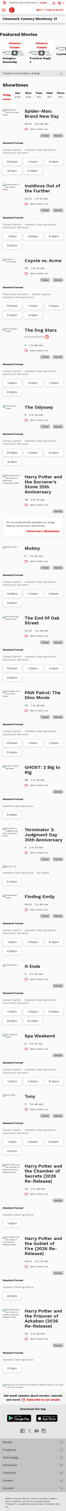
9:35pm (33, 170)
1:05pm (12, 1081)
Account (8, 1488)
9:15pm (33, 315)
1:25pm (12, 383)
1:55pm (12, 1223)
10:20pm (33, 1021)
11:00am (12, 668)
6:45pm (54, 236)
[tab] (7, 95)
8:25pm (12, 602)
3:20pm (33, 1011)
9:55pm (12, 392)
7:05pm (54, 383)
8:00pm (12, 1021)
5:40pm (54, 1011)
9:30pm (12, 245)
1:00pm (12, 1011)
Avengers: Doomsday (10, 60)
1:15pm (12, 236)
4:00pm (33, 236)
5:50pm (12, 752)
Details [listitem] (58, 135)
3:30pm (54, 743)
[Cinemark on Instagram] (44, 1431)
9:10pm (12, 1151)
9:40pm (12, 677)
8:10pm (12, 170)
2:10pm (33, 161)
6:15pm (54, 161)
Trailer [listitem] (45, 135)
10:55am (12, 305)
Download (10, 1465)
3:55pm (33, 942)
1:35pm (33, 668)
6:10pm (54, 452)
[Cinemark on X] (29, 1431)
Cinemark (9, 1472)
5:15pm (12, 1368)
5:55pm (54, 593)
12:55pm (12, 593)
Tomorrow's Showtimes (43, 531)
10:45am (12, 452)
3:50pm (33, 1141)
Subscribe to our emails (43, 1399)
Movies (7, 1442)
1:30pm (33, 305)
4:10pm (54, 668)
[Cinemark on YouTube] (36, 1431)
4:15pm (33, 383)
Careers (8, 1480)
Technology (10, 1457)
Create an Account (54, 10)
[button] (24, 3)
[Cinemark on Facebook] (22, 1431)
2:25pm (33, 452)
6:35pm (54, 942)
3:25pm (33, 593)
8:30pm (54, 1081)
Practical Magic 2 (40, 60)
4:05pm (54, 305)
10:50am (12, 161)
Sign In (39, 10)
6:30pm (54, 1141)
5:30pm (12, 881)
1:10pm (32, 743)
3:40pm (33, 1081)
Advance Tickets (18, 46)
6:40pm (12, 315)
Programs (9, 1449)
